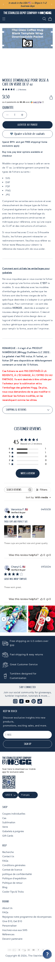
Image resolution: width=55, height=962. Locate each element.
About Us (7, 908)
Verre (5, 827)
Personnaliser (9, 925)
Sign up (27, 744)
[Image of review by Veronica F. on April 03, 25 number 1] (10, 531)
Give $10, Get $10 (12, 921)
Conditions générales (13, 865)
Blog (4, 887)
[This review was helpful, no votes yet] (41, 555)
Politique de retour (12, 883)
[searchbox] (15, 489)
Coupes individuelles (13, 813)
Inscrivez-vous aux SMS (14, 930)
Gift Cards (7, 835)
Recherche (8, 852)
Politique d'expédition (14, 878)
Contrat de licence (12, 869)
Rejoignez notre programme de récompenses (26, 917)
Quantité (8, 108)
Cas (4, 818)
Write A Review (28, 473)
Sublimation (8, 822)
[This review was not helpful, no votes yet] (47, 555)
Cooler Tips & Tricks (13, 891)
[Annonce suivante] (51, 4)
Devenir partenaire (12, 939)
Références (8, 934)
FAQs (5, 861)
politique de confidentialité (17, 874)
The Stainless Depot (40, 955)
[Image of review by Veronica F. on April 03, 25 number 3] (38, 531)
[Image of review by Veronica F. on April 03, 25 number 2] (24, 531)
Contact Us (8, 856)
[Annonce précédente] (3, 4)
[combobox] (38, 497)
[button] (3, 18)
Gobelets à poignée (13, 831)
